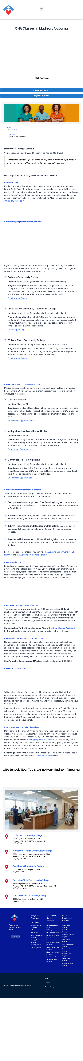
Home (9, 128)
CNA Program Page (17, 298)
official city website (13, 201)
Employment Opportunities (20, 421)
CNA (11, 132)
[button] (41, 9)
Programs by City (41, 96)
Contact (47, 982)
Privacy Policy (49, 987)
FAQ (46, 991)
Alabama (12, 134)
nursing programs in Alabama (40, 740)
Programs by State (41, 90)
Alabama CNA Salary (44, 756)
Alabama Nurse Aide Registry (33, 555)
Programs (13, 130)
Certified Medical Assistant (62, 628)
